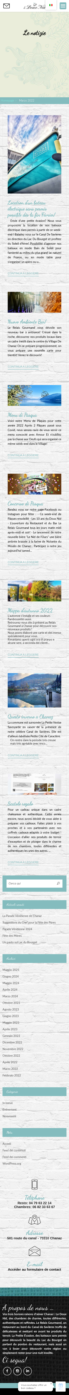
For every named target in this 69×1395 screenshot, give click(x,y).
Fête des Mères (12, 935)
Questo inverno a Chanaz (30, 716)
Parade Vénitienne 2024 (17, 929)
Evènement (10, 1109)
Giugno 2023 (11, 1016)
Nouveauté (9, 1116)
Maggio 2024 (11, 983)
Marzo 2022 (10, 1068)
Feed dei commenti (14, 1157)
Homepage (7, 100)
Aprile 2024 (10, 989)
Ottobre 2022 (11, 1055)
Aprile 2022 (10, 1062)
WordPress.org (12, 1163)
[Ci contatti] (6, 5)
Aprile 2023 (10, 1029)
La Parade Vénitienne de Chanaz (22, 916)
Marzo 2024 (10, 996)
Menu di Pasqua (22, 415)
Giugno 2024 (11, 976)
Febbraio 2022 (12, 1075)
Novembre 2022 (13, 1049)
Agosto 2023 (11, 1009)
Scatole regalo (20, 804)
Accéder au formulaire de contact (34, 1269)
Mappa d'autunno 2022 (30, 610)
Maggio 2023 (11, 1022)
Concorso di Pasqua (25, 503)
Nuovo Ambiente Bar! (27, 322)
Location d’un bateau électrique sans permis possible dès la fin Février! (31, 208)
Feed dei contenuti (14, 1150)
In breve (8, 1103)
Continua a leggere (23, 273)
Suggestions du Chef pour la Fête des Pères (29, 922)
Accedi (7, 1143)
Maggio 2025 (11, 970)
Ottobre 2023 (11, 1003)
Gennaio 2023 (11, 1035)
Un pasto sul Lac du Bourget (20, 942)
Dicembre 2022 (12, 1042)
